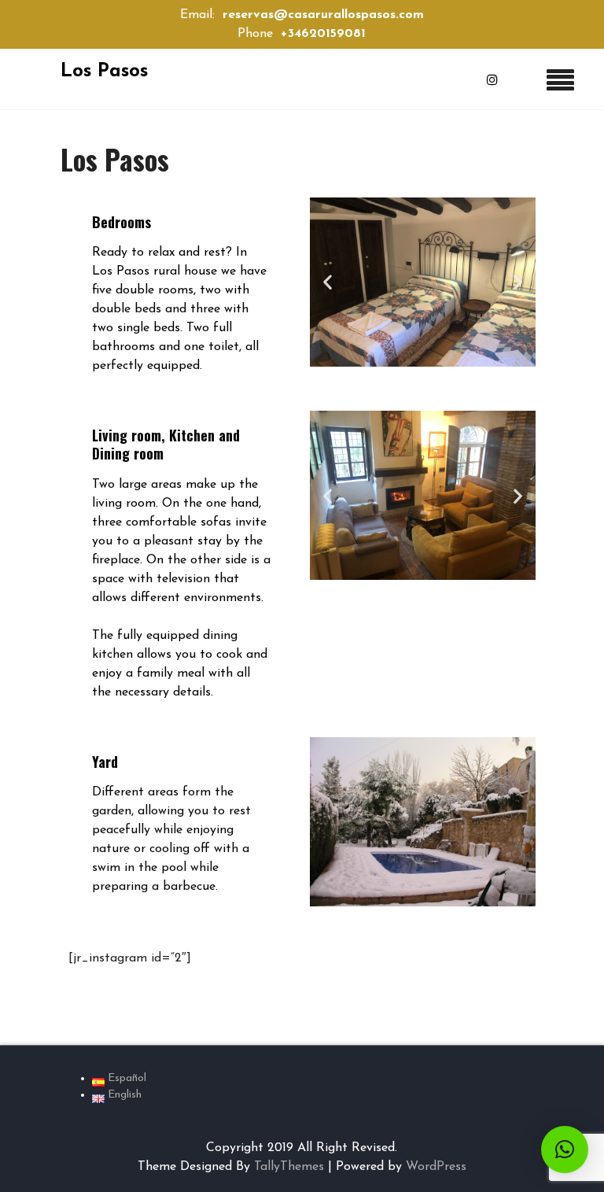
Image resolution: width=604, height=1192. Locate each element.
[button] (327, 282)
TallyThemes (289, 1167)
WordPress (436, 1167)
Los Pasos (104, 71)
